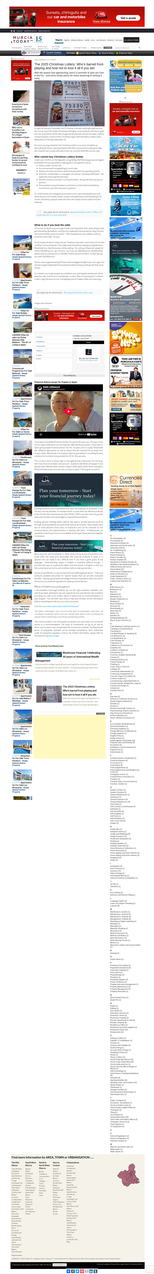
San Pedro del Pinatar (17, 1234)
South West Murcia (30, 1164)
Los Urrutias (16, 1207)
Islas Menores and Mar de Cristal (17, 1178)
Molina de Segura (56, 1198)
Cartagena (15, 1171)
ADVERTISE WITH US (30, 31)
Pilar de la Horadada (15, 1215)
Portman (15, 1223)
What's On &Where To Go (43, 47)
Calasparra (43, 1174)
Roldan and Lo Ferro (17, 1227)
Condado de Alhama (29, 1184)
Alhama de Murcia (77, 40)
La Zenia (70, 1237)
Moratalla (42, 1190)
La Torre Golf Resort (16, 1193)
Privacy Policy (115, 1264)
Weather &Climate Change (30, 47)
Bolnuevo (28, 1178)
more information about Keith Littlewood (60, 606)
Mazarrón (111, 40)
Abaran (55, 1171)
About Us (128, 1264)
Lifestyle (66, 48)
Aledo (27, 1171)
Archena (56, 1176)
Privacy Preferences (60, 1265)
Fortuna (42, 1186)
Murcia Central (56, 1164)
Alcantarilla (57, 1173)
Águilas (66, 40)
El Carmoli (15, 1173)
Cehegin (42, 1181)
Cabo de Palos (17, 1169)
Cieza (41, 1183)
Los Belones (16, 1202)
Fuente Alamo (30, 1188)
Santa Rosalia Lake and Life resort (16, 1239)
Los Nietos (15, 1204)
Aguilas (28, 1169)
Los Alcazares (16, 1199)
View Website (69, 375)
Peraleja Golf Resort (57, 1208)
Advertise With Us (137, 1264)
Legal (122, 1264)
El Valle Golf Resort (57, 1184)
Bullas (41, 1171)
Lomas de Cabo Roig (72, 1240)
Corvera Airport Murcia (61, 1258)
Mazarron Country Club (71, 1212)
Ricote (55, 1211)
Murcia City (57, 1204)
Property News (80, 48)
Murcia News (17, 48)
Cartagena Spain (38, 1258)
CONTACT (20, 31)
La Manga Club (17, 1183)
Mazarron (28, 1199)
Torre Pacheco (17, 1252)
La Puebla (15, 1190)
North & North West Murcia (44, 1165)
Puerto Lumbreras (29, 1208)
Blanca (55, 1178)
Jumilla (87, 40)
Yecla (41, 1195)
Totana (27, 1214)
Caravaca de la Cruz (44, 1177)
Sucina (55, 1214)
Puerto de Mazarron (28, 1203)
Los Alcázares (101, 40)
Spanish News (96, 48)
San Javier (119, 40)
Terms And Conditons (103, 1264)
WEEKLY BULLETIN (44, 31)
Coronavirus (49, 1258)
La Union (15, 1197)
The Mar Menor (15, 1164)
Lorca (93, 40)
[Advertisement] (69, 737)
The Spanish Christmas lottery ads (78, 292)
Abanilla (56, 1169)
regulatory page (52, 635)
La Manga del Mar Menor (16, 1186)
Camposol (29, 1181)
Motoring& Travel (56, 47)
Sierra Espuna (30, 1211)
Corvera (56, 1181)
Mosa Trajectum (58, 1202)
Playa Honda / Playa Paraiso (16, 1219)
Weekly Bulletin (115, 1258)
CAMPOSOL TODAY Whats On (22, 1258)
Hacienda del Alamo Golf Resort (30, 1192)
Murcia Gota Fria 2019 (77, 1258)
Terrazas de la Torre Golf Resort (16, 1247)
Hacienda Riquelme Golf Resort (58, 1190)
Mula (41, 1193)
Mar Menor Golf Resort (17, 1210)
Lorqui (55, 1195)
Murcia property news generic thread (97, 1258)
